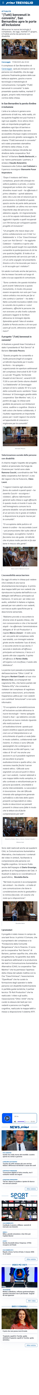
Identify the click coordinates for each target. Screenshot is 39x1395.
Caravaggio (7, 69)
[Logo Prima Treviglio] (19, 2)
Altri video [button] (32, 1301)
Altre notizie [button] (31, 1189)
